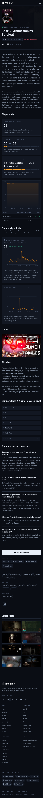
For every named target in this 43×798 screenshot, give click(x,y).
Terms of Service (8, 794)
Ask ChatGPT (9, 776)
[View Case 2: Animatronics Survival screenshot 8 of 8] (31, 661)
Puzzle (34, 585)
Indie (27, 585)
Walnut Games (7, 596)
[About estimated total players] (23, 159)
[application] (21, 195)
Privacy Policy (22, 794)
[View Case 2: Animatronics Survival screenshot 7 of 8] (11, 661)
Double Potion (22, 792)
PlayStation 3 (27, 728)
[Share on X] (3, 699)
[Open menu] (40, 3)
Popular (4, 715)
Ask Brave (8, 784)
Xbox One (6, 578)
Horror (21, 585)
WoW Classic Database (30, 740)
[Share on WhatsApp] (16, 699)
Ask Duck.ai (19, 784)
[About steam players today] (20, 121)
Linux (24, 715)
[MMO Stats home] (6, 3)
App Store (8, 566)
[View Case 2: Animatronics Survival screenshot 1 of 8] (11, 626)
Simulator (6, 589)
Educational (5, 763)
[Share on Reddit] (8, 699)
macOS (25, 719)
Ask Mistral (20, 780)
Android (5, 574)
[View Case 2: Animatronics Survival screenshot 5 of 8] (11, 650)
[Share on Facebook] (12, 699)
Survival (14, 589)
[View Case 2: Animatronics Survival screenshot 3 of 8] (11, 638)
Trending (4, 712)
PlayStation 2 (27, 725)
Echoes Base (27, 743)
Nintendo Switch (15, 574)
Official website (23, 553)
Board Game (5, 750)
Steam (7, 561)
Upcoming (5, 722)
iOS (13, 578)
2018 (4, 604)
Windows (37, 574)
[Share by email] (25, 699)
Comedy (4, 756)
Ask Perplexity (33, 780)
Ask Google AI (22, 776)
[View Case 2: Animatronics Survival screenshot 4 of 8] (31, 638)
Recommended (6, 725)
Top (32, 794)
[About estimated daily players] (23, 139)
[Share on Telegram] (21, 699)
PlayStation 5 (27, 574)
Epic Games (18, 561)
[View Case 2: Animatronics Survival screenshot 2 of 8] (31, 626)
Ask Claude (8, 780)
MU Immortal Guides (29, 746)
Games (4, 728)
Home (3, 709)
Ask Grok (35, 776)
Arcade (4, 746)
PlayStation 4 (27, 732)
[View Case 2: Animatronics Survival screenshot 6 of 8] (31, 650)
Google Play (32, 561)
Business (4, 753)
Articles (4, 732)
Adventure (13, 585)
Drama (4, 759)
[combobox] (21, 439)
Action (5, 585)
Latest (4, 719)
